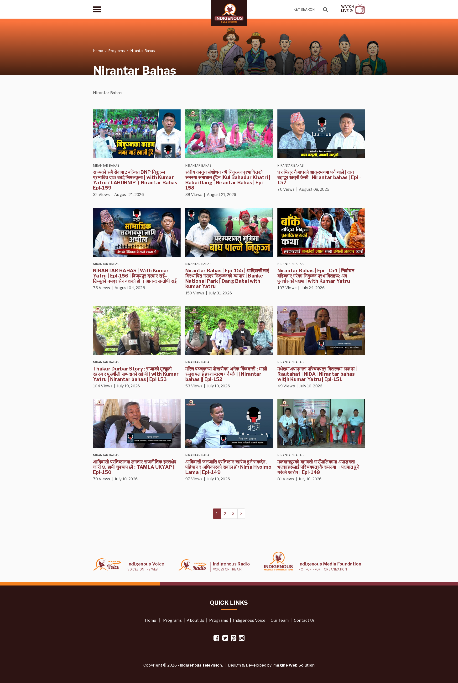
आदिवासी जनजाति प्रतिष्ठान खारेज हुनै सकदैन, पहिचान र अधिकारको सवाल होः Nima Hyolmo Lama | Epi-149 (228, 467)
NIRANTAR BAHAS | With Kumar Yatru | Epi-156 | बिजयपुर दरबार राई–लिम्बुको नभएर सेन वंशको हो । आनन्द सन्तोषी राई (135, 276)
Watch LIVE (347, 9)
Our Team (280, 620)
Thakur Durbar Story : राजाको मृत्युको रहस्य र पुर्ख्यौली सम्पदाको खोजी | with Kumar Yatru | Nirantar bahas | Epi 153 (136, 374)
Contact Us (304, 620)
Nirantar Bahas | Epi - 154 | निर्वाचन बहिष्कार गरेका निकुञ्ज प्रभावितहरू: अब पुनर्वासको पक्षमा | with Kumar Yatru (315, 276)
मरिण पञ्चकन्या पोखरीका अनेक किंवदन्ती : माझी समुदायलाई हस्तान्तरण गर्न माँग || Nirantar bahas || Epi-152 (226, 374)
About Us (195, 620)
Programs (116, 51)
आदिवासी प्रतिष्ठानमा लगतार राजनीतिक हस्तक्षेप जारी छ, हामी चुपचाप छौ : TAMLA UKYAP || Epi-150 (134, 467)
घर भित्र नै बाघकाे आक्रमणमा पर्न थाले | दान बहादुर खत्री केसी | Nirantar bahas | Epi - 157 (319, 177)
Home (98, 51)
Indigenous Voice (249, 620)
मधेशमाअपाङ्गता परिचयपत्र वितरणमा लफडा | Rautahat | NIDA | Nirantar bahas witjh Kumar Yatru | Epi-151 (317, 374)
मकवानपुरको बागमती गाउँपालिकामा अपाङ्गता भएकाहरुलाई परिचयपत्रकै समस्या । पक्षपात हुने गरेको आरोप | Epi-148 (318, 467)
